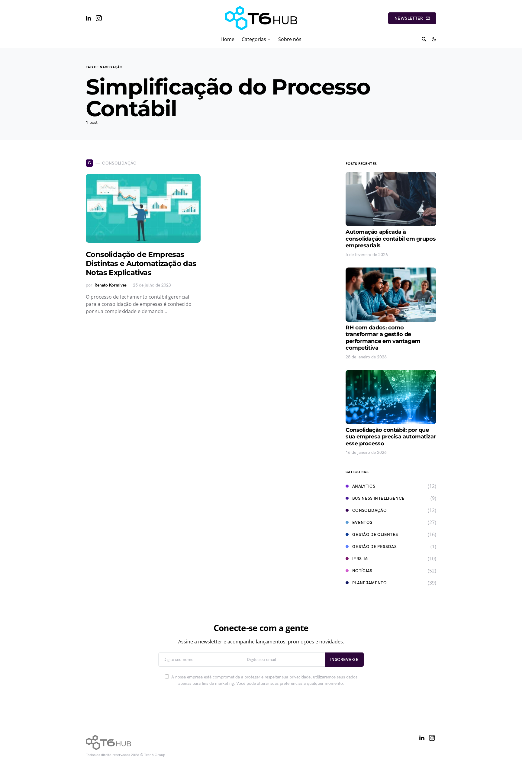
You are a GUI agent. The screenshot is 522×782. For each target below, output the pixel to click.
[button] (433, 39)
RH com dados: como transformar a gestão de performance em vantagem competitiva (383, 337)
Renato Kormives (111, 285)
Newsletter (409, 18)
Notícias (362, 570)
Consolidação (369, 510)
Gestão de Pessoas (374, 546)
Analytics (363, 486)
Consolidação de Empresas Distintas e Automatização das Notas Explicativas (141, 263)
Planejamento (369, 582)
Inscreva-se (344, 659)
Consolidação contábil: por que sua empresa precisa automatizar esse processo (391, 437)
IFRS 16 (360, 558)
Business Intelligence (378, 498)
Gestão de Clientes (375, 534)
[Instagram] (99, 18)
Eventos (362, 522)
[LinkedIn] (88, 18)
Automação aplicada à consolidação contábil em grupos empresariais (391, 239)
